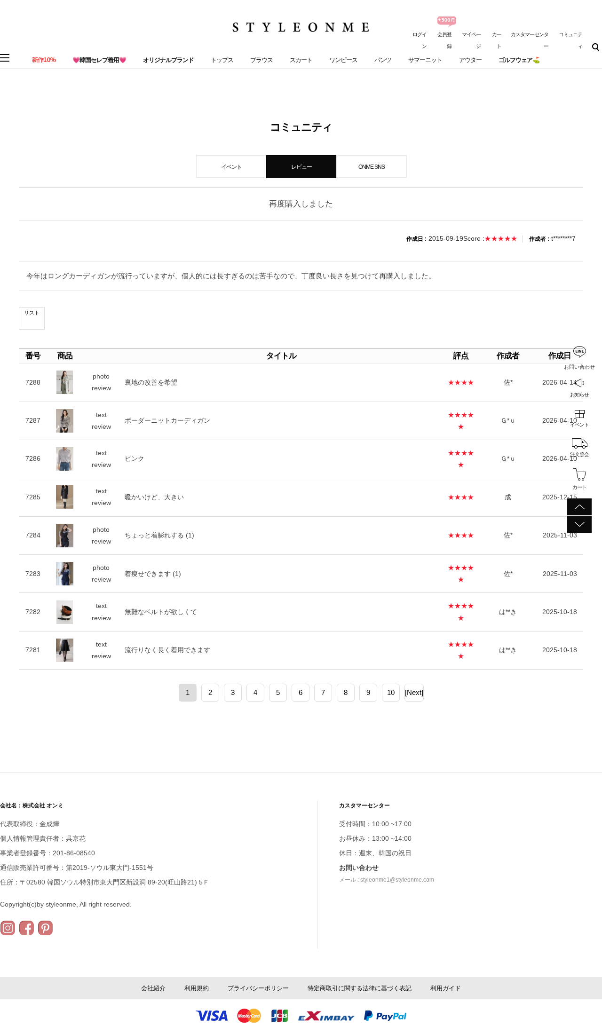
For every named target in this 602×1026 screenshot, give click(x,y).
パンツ (382, 59)
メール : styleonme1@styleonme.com (386, 879)
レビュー (301, 167)
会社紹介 (153, 988)
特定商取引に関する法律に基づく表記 (360, 988)
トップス (222, 59)
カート (579, 487)
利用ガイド (445, 988)
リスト (32, 313)
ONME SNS (371, 167)
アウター (470, 59)
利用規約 (196, 988)
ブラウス (261, 59)
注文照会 (579, 454)
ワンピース (343, 59)
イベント (579, 424)
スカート (301, 59)
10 (391, 692)
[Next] (414, 692)
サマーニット (425, 59)
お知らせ (579, 394)
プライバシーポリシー (258, 988)
